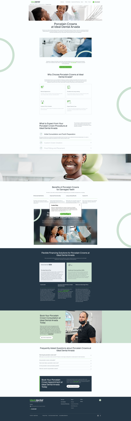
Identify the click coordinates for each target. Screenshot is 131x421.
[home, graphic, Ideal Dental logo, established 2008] (35, 2)
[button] (62, 2)
